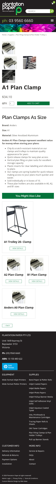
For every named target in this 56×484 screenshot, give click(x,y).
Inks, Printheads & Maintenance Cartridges (39, 416)
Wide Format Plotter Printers (14, 384)
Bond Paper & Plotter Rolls (40, 380)
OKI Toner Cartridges (38, 428)
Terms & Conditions (31, 478)
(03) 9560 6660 (11, 353)
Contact (32, 464)
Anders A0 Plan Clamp (18, 307)
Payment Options (9, 459)
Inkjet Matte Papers (37, 388)
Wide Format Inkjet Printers (14, 380)
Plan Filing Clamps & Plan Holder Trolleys (31, 35)
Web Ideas (23, 481)
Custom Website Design (10, 481)
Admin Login (6, 478)
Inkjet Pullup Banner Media (41, 397)
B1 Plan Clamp (36, 274)
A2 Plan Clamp (13, 274)
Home (4, 35)
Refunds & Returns (10, 455)
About (31, 459)
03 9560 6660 (17, 20)
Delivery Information (11, 451)
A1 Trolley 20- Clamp (17, 242)
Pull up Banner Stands (39, 439)
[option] (28, 47)
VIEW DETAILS (17, 248)
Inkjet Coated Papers (38, 384)
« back (7, 325)
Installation (7, 464)
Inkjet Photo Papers (37, 392)
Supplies (11, 35)
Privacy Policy (17, 478)
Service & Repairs (36, 451)
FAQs (31, 455)
